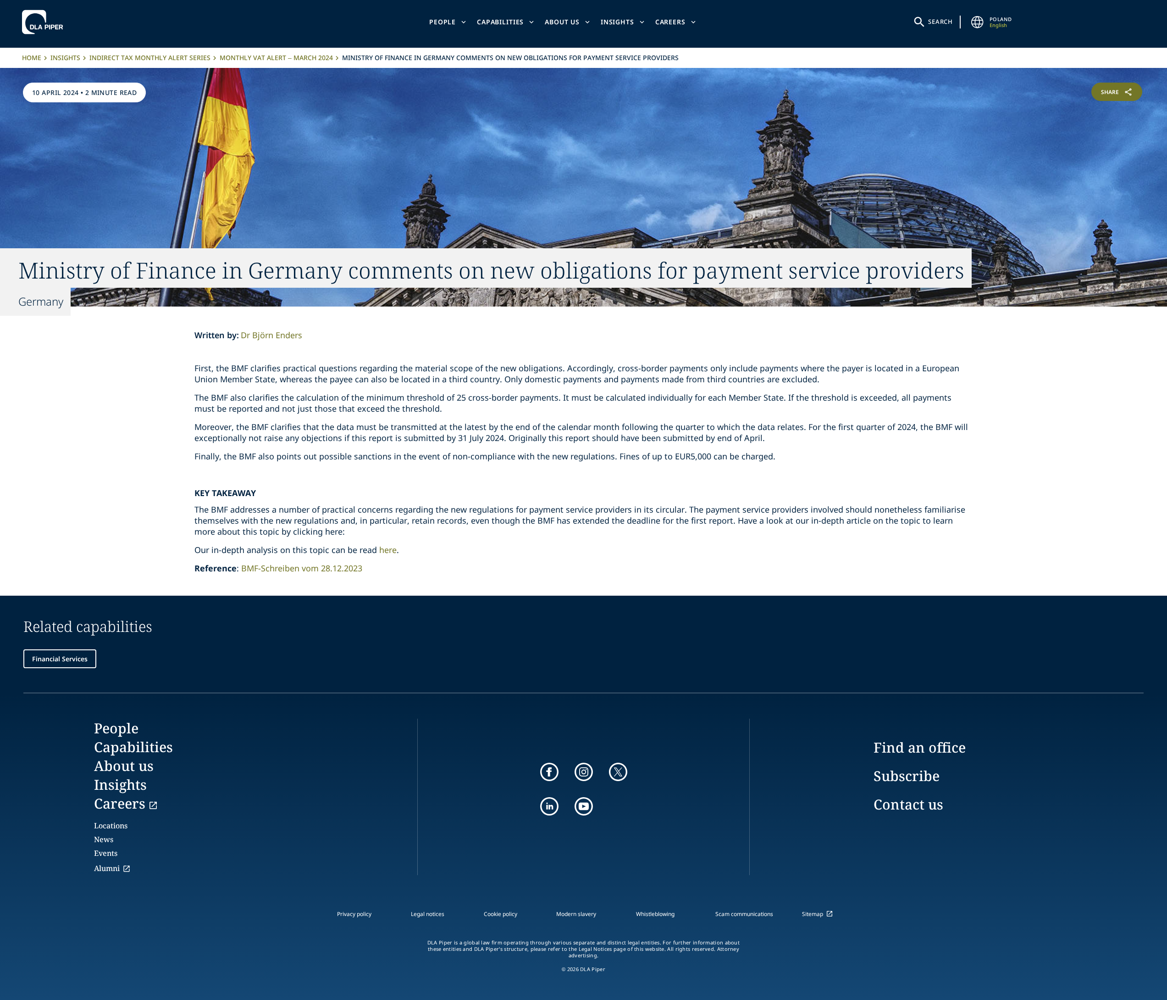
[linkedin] (549, 806)
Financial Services (60, 658)
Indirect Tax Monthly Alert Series (149, 57)
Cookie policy (500, 914)
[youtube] (584, 806)
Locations (110, 826)
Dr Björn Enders (271, 335)
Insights (617, 21)
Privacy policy (354, 914)
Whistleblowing (655, 914)
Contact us (908, 804)
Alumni (107, 868)
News (103, 839)
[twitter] (618, 772)
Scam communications (744, 914)
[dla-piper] (45, 22)
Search (940, 21)
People (442, 21)
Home (31, 57)
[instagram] (584, 772)
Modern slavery (576, 914)
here (388, 549)
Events (105, 853)
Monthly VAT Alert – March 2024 (276, 57)
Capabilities (500, 21)
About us (562, 21)
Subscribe (907, 775)
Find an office (920, 747)
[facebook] (549, 772)
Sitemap (812, 914)
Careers (670, 21)
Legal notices (427, 914)
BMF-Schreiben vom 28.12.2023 (301, 568)
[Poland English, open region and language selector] (978, 22)
